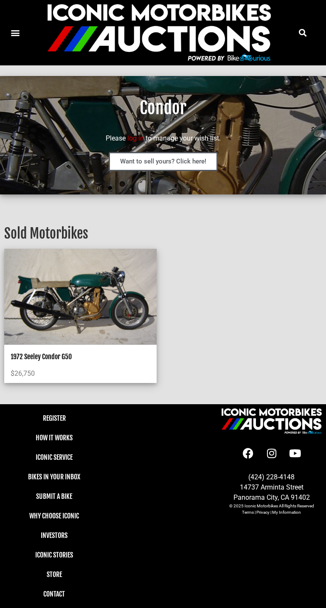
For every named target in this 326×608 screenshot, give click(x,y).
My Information (286, 512)
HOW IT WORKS (54, 437)
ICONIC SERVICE (54, 457)
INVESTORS (54, 535)
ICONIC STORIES (54, 555)
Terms (248, 512)
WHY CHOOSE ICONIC (54, 516)
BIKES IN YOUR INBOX (54, 477)
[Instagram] (271, 453)
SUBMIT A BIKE (54, 496)
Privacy (263, 512)
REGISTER (54, 418)
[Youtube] (295, 453)
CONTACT (54, 594)
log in (135, 138)
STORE (54, 574)
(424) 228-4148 (271, 477)
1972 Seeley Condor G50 (41, 356)
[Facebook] (248, 453)
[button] (302, 33)
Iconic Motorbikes (261, 506)
